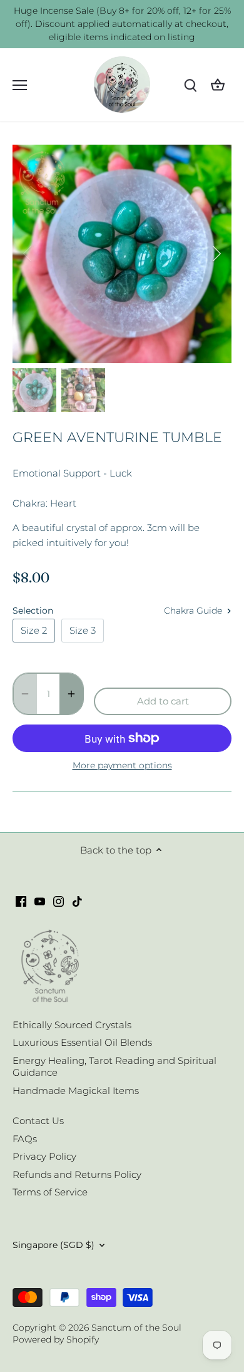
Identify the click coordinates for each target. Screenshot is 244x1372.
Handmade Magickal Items (76, 1090)
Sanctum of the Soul (136, 1328)
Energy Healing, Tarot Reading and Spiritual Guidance (114, 1067)
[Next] (215, 253)
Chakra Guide (194, 611)
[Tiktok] (77, 900)
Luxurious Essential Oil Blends (82, 1042)
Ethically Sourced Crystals (72, 1025)
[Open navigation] (20, 85)
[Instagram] (58, 900)
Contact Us (38, 1121)
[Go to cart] (217, 85)
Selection (33, 611)
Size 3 (82, 630)
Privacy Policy (44, 1156)
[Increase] (71, 693)
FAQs (25, 1139)
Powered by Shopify (56, 1339)
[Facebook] (21, 900)
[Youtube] (39, 900)
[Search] (190, 85)
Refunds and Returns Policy (77, 1174)
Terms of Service (50, 1192)
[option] (122, 254)
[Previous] (28, 253)
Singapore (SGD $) (53, 1245)
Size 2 (34, 630)
